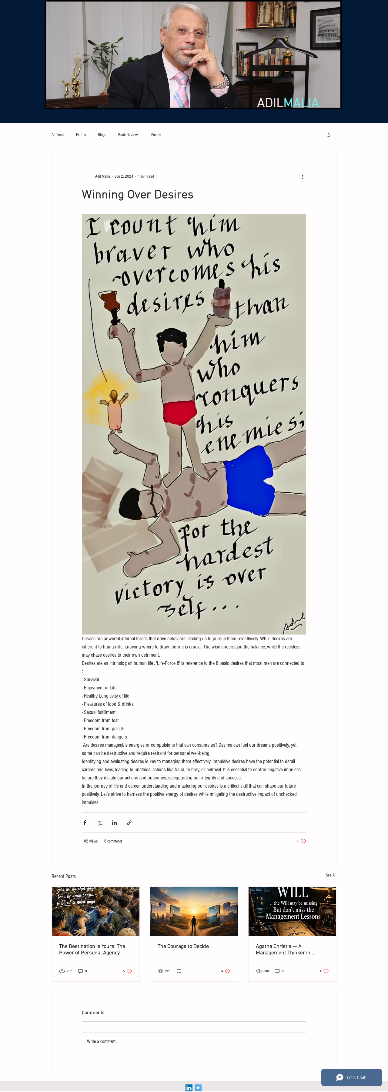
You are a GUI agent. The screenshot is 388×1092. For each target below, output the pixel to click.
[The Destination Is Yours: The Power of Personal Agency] (95, 911)
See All (331, 875)
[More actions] (302, 176)
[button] (329, 134)
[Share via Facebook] (85, 823)
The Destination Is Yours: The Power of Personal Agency (92, 949)
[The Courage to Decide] (194, 911)
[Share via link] (129, 823)
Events (81, 134)
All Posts (58, 134)
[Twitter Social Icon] (198, 1087)
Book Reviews (128, 134)
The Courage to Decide (183, 946)
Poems (156, 134)
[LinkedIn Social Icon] (189, 1087)
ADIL (288, 104)
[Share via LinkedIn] (114, 823)
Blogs (102, 134)
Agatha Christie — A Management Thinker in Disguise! (283, 949)
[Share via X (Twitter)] (99, 823)
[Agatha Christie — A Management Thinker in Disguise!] (292, 911)
